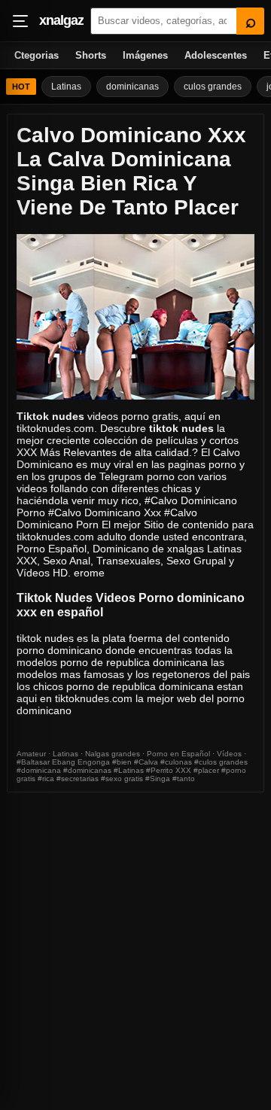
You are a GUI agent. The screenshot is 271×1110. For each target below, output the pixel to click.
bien (124, 762)
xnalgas (185, 549)
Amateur (31, 754)
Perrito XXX (171, 770)
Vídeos (229, 754)
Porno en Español (178, 754)
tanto (186, 778)
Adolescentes (215, 55)
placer (208, 770)
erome (89, 573)
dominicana (41, 770)
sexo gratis (124, 778)
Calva (148, 762)
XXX (27, 452)
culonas (178, 762)
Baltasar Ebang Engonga (65, 762)
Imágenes (145, 55)
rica (48, 778)
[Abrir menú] (20, 21)
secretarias (80, 778)
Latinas (66, 86)
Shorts (90, 55)
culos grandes (213, 86)
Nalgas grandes (112, 754)
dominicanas (132, 86)
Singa (160, 778)
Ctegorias (36, 55)
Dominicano (121, 549)
